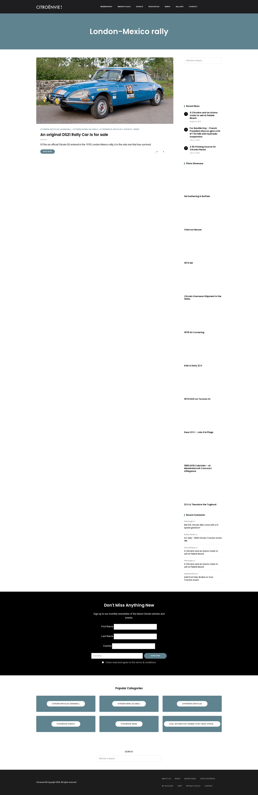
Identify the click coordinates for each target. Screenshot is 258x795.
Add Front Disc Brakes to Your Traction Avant (198, 578)
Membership (106, 7)
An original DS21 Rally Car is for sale (74, 134)
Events (139, 7)
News (136, 129)
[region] (203, 84)
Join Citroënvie (207, 779)
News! (167, 7)
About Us (166, 779)
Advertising (190, 779)
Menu (219, 6)
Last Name (107, 636)
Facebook (126, 782)
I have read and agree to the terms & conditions (130, 662)
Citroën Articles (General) (55, 129)
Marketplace (124, 7)
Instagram (132, 782)
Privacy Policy (193, 786)
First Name (107, 626)
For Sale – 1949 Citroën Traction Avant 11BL (203, 539)
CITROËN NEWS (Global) (85, 129)
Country (107, 646)
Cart (180, 786)
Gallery (180, 7)
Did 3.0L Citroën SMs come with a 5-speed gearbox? (201, 526)
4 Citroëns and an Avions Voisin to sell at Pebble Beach (201, 552)
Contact (193, 7)
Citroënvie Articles (111, 129)
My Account (167, 786)
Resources (153, 7)
